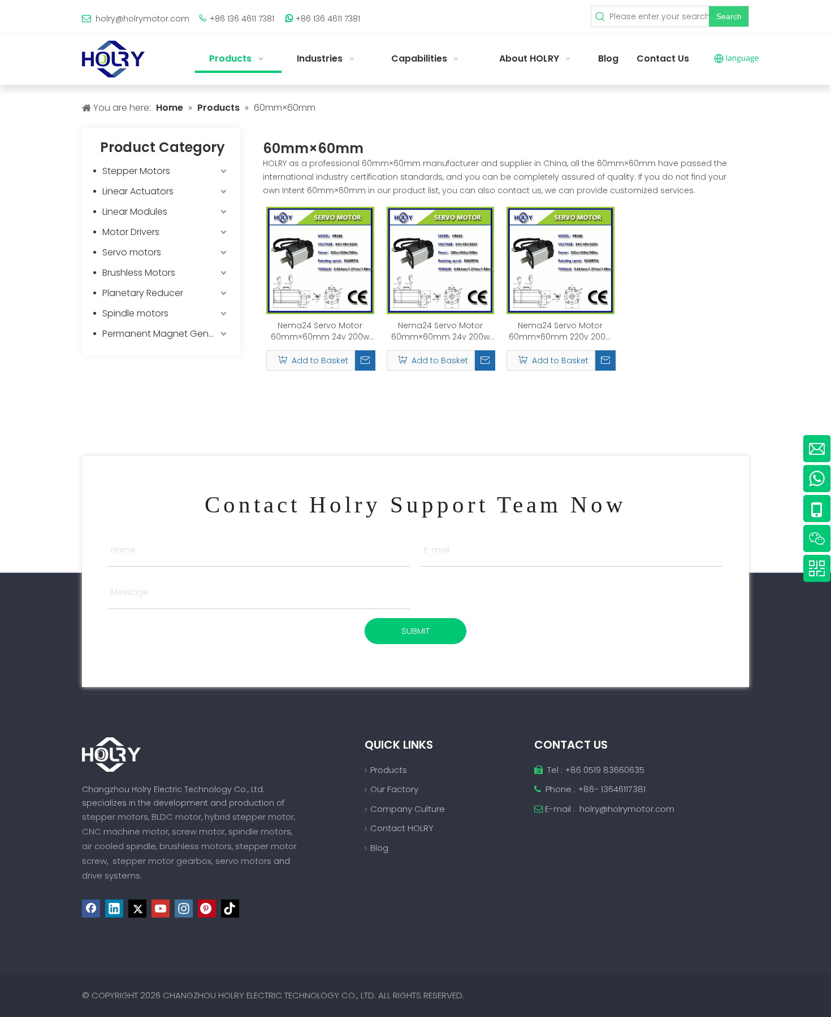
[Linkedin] (114, 908)
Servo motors (131, 252)
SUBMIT (415, 631)
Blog (379, 848)
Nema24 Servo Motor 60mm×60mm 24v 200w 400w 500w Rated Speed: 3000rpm (320, 331)
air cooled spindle (119, 846)
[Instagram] (184, 908)
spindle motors (259, 831)
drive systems (111, 875)
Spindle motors (135, 313)
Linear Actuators (138, 191)
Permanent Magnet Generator (165, 333)
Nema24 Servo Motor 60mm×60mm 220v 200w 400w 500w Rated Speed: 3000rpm (560, 331)
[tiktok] (230, 908)
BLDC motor (176, 817)
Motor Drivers (130, 231)
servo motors (244, 861)
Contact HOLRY (402, 828)
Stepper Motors (136, 170)
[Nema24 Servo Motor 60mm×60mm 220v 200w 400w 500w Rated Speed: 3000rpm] (560, 260)
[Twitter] (137, 908)
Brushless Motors (138, 272)
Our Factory (394, 789)
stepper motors (115, 817)
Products (388, 770)
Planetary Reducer (142, 292)
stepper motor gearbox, (162, 861)
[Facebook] (91, 908)
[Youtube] (161, 908)
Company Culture (407, 809)
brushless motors (195, 846)
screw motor (198, 831)
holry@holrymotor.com (142, 18)
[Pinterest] (207, 908)
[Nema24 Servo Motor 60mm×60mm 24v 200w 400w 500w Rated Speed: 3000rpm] (320, 260)
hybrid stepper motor (249, 817)
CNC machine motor (125, 831)
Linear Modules (134, 211)
